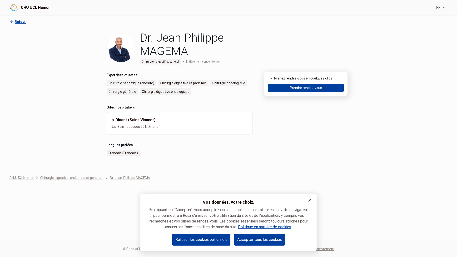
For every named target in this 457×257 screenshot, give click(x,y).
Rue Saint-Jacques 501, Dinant (134, 126)
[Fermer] (310, 200)
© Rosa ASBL (133, 249)
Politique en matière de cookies (264, 227)
